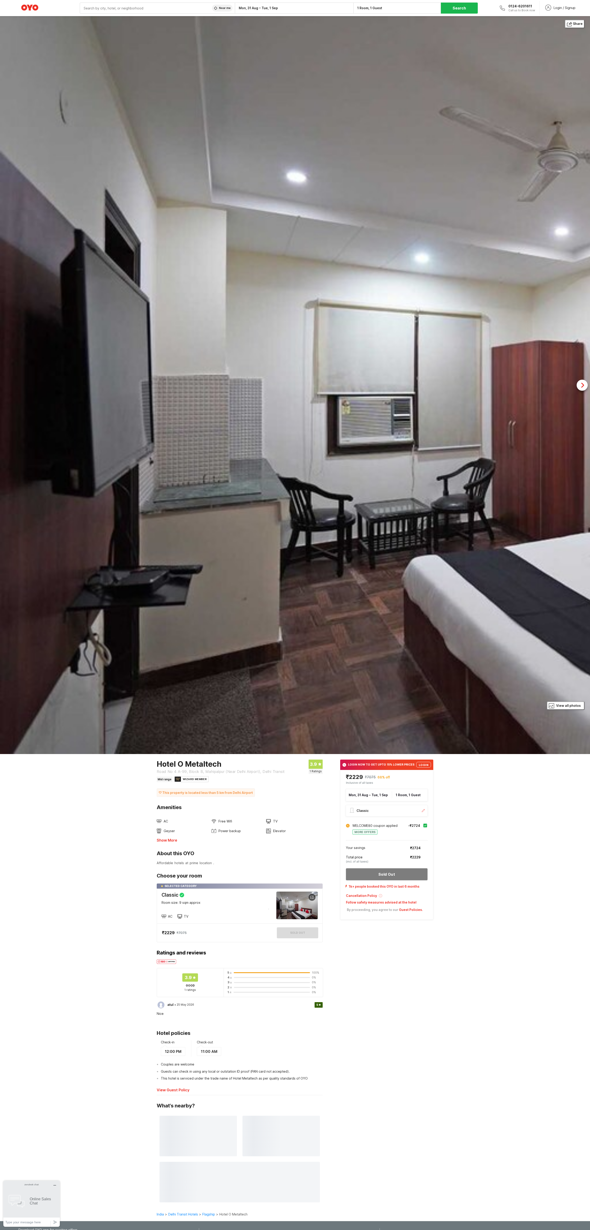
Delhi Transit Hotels (183, 1214)
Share (578, 24)
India (160, 1214)
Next (582, 385)
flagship (208, 1214)
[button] (387, 897)
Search (459, 8)
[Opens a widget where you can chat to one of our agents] (32, 1203)
